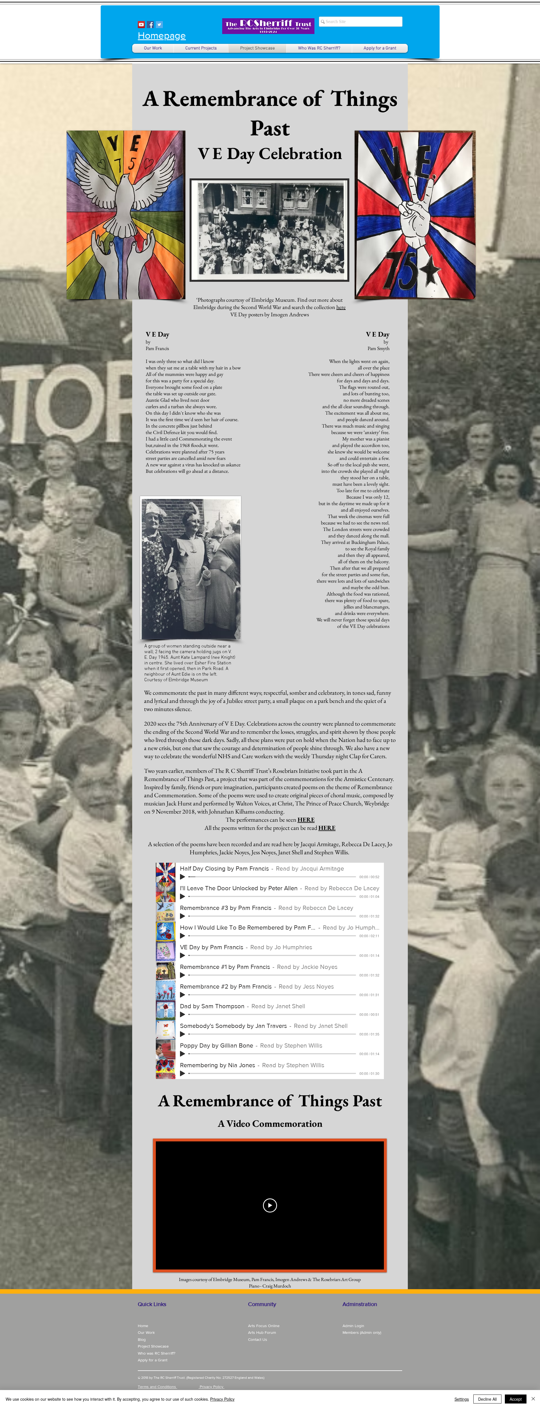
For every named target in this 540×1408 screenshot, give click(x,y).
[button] (269, 230)
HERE (306, 820)
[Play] (182, 877)
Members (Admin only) (362, 1332)
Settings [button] (461, 1399)
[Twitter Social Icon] (159, 24)
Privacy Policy (222, 1399)
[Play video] (270, 1205)
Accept (516, 1399)
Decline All (487, 1399)
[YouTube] (141, 24)
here (341, 307)
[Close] (533, 1399)
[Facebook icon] (150, 24)
